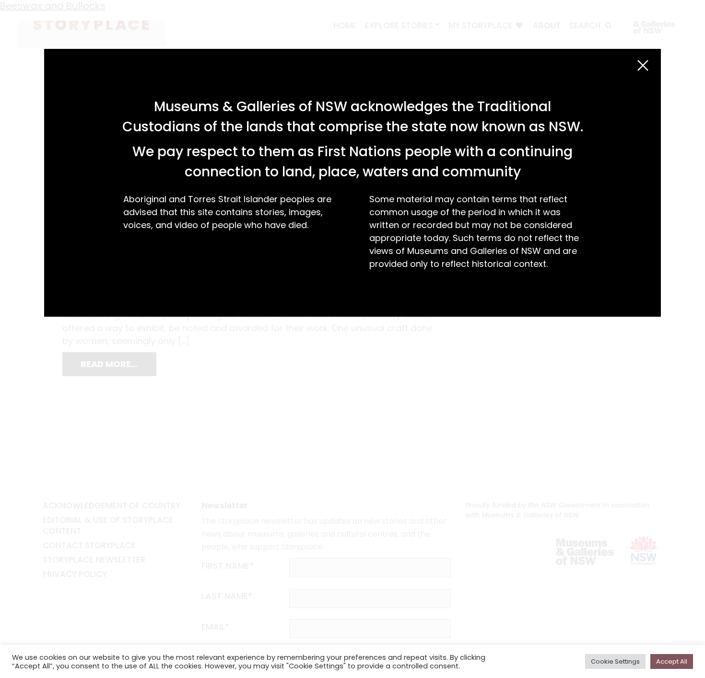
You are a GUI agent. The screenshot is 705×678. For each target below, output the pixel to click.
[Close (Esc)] (643, 65)
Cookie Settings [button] (615, 661)
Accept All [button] (671, 661)
